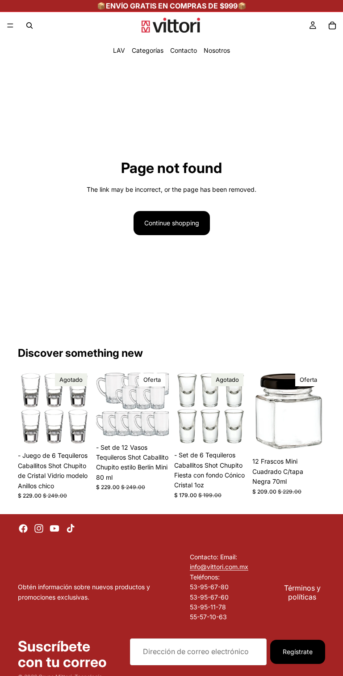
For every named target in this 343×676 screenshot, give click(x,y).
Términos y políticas (302, 592)
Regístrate (298, 651)
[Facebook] (23, 528)
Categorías (147, 50)
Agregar (162, 425)
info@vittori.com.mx (219, 566)
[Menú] (10, 25)
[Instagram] (38, 528)
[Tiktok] (70, 528)
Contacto (183, 50)
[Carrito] (332, 25)
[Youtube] (54, 528)
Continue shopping (171, 223)
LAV (119, 50)
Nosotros (217, 50)
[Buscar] (29, 25)
